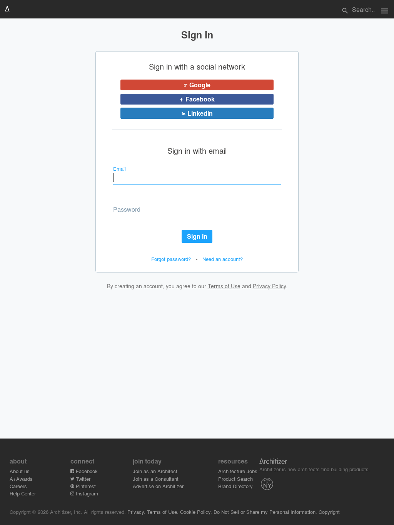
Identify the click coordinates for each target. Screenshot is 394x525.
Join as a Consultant (156, 478)
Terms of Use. (163, 511)
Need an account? (222, 258)
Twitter (82, 478)
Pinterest (85, 486)
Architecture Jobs (237, 471)
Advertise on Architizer (158, 486)
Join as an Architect (155, 471)
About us (20, 471)
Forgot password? (171, 258)
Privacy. (136, 511)
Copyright (329, 511)
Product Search (235, 478)
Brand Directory (235, 486)
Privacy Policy (269, 286)
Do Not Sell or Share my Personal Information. (265, 511)
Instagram (86, 493)
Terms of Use (224, 286)
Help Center (23, 493)
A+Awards (21, 478)
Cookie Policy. (196, 511)
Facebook (86, 471)
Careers (18, 486)
